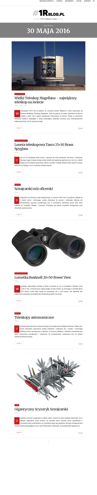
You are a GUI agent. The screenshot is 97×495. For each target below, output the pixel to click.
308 (81, 128)
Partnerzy (69, 1)
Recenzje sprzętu (47, 1)
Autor (78, 1)
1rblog (16, 105)
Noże (16, 405)
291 (81, 172)
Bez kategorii (19, 93)
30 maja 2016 (22, 105)
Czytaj (18, 128)
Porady (59, 1)
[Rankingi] (93, 1)
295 (81, 215)
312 (81, 433)
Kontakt (87, 1)
